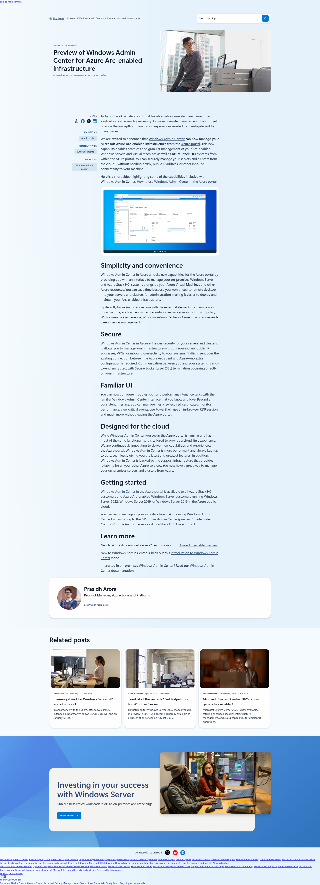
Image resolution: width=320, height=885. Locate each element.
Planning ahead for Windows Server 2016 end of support (84, 701)
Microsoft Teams (98, 866)
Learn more (67, 815)
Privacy (59, 883)
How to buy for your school (129, 863)
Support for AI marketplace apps (207, 866)
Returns (240, 859)
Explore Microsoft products (143, 859)
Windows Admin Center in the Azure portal (132, 491)
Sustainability (117, 870)
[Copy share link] (77, 121)
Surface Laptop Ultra (39, 859)
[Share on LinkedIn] (95, 121)
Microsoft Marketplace (265, 866)
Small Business (138, 866)
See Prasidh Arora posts (96, 604)
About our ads (137, 883)
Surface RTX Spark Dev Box (64, 859)
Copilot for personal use (116, 859)
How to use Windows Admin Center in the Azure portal (177, 182)
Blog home (58, 18)
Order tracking (251, 859)
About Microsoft (16, 870)
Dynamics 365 (40, 866)
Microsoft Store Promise (294, 859)
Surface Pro (6, 859)
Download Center (201, 859)
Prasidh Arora (62, 75)
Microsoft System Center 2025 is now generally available (231, 701)
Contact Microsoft (45, 883)
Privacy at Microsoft (52, 870)
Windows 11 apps (166, 859)
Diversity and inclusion (84, 870)
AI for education (221, 863)
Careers (4, 870)
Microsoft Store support (222, 859)
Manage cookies (71, 883)
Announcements (85, 151)
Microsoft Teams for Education (72, 863)
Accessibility (103, 870)
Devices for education (45, 863)
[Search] (265, 18)
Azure (149, 866)
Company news (34, 870)
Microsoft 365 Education (101, 863)
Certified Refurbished (270, 859)
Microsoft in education (22, 863)
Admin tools (87, 138)
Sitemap (30, 883)
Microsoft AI (6, 866)
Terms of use (86, 883)
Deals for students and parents (196, 863)
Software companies (288, 866)
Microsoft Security (22, 866)
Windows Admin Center (84, 167)
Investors (68, 870)
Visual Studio (305, 866)
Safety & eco (112, 883)
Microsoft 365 (55, 866)
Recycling (125, 883)
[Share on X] (89, 121)
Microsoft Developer (163, 866)
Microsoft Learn (182, 866)
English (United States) (11, 873)
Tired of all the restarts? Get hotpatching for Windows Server (158, 701)
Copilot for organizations (91, 859)
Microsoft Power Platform (76, 866)
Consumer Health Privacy (13, 883)
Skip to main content (11, 1)
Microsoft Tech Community (239, 866)
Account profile (183, 859)
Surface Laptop (20, 859)
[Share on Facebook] (83, 121)
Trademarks (99, 883)
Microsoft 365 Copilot (119, 866)
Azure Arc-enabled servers (198, 545)
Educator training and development (162, 863)
